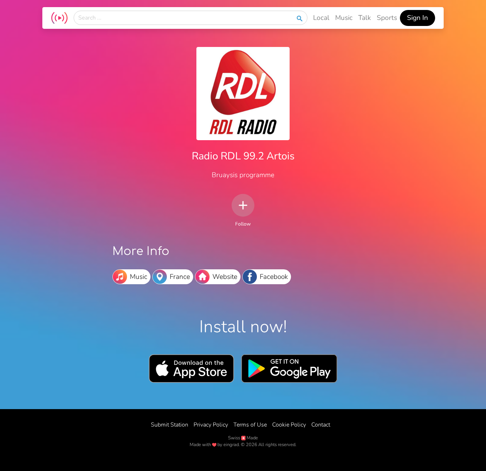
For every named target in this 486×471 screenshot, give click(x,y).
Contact (320, 425)
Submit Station (169, 425)
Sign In (417, 17)
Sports (387, 17)
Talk (364, 17)
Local (321, 17)
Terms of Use (250, 425)
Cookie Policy (289, 425)
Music (344, 17)
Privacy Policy (211, 425)
